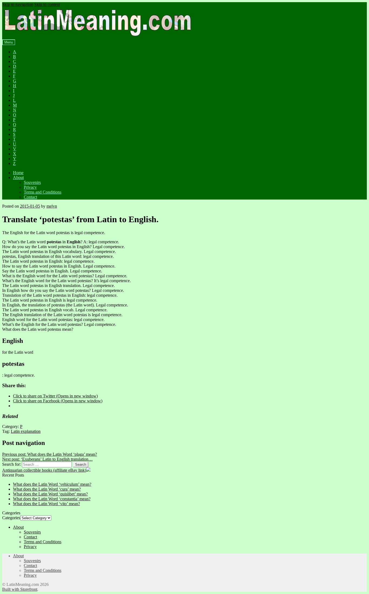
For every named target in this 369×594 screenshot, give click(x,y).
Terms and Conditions (42, 192)
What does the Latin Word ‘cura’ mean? (47, 489)
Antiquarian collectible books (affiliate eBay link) (44, 470)
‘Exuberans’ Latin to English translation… (47, 459)
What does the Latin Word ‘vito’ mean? (46, 503)
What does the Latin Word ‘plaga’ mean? (49, 454)
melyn (51, 206)
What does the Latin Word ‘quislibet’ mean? (50, 494)
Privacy (30, 187)
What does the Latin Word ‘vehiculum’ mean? (52, 484)
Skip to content (47, 4)
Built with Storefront (19, 589)
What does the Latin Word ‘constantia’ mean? (51, 499)
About (18, 177)
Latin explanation (26, 431)
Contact (30, 197)
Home (18, 172)
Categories (11, 517)
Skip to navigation (17, 4)
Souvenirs (32, 182)
